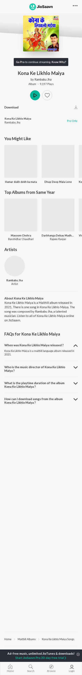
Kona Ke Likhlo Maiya (18, 118)
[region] (41, 639)
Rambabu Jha (43, 79)
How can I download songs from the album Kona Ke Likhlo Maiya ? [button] (33, 400)
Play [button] (35, 95)
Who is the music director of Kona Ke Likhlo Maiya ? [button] (34, 368)
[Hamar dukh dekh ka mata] (20, 161)
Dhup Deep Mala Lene (58, 181)
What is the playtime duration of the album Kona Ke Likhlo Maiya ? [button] (34, 384)
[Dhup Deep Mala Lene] (58, 161)
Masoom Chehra (21, 235)
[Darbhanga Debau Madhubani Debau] (58, 215)
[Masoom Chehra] (20, 215)
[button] (47, 95)
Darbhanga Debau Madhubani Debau (58, 235)
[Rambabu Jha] (14, 266)
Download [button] (11, 107)
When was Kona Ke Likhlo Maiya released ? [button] (33, 345)
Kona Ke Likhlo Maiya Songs (58, 639)
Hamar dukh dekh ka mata (21, 181)
